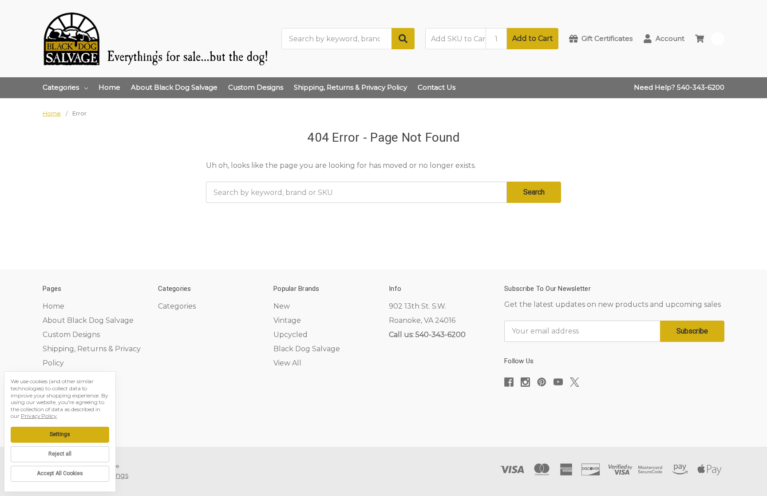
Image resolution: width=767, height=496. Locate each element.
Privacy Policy (39, 416)
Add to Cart (532, 38)
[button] (614, 409)
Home (109, 87)
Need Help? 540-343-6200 (679, 87)
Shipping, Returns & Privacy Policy (350, 87)
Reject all (59, 454)
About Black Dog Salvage (174, 87)
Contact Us (436, 87)
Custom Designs (255, 87)
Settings (60, 434)
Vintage (287, 320)
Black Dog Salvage (306, 349)
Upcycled (290, 334)
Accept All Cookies (60, 473)
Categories (61, 87)
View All (287, 363)
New (281, 306)
